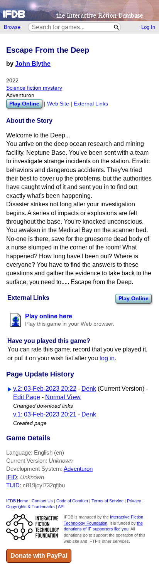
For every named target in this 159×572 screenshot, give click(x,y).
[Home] (79, 10)
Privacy (134, 500)
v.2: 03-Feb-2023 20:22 (44, 388)
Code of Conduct (72, 500)
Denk (88, 388)
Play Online (133, 298)
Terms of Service (107, 500)
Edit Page (26, 397)
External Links (91, 104)
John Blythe (33, 63)
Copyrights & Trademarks (30, 506)
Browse (12, 27)
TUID (13, 485)
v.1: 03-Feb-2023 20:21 (44, 414)
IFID (11, 477)
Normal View (63, 397)
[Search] (116, 27)
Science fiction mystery (34, 88)
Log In (148, 27)
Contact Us (42, 500)
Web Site (58, 104)
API (61, 506)
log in (107, 358)
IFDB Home (17, 500)
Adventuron (78, 468)
